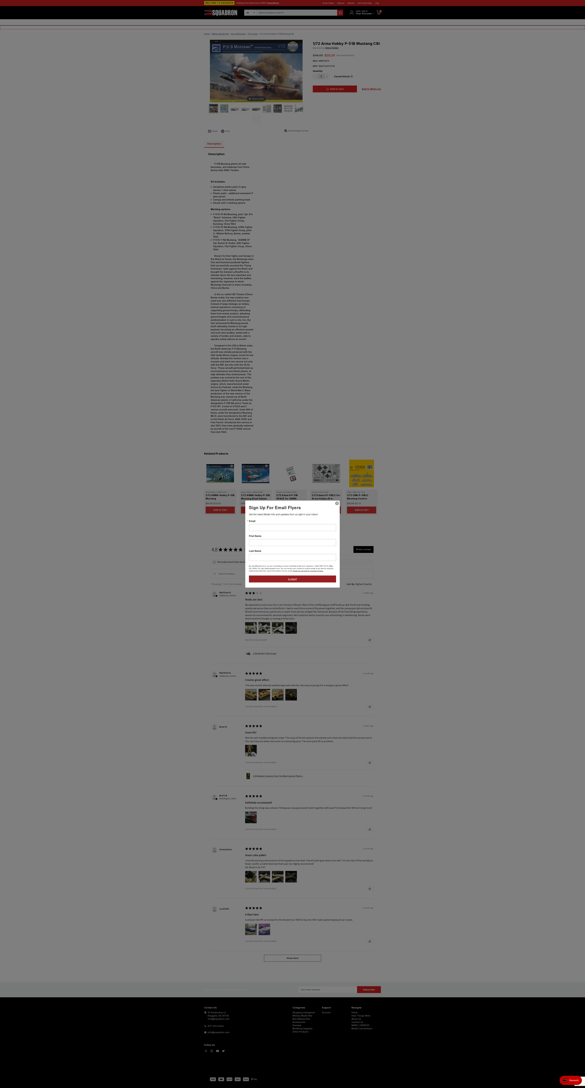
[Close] (337, 503)
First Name (255, 536)
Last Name (255, 551)
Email (252, 521)
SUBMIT (292, 579)
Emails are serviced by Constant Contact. (308, 570)
